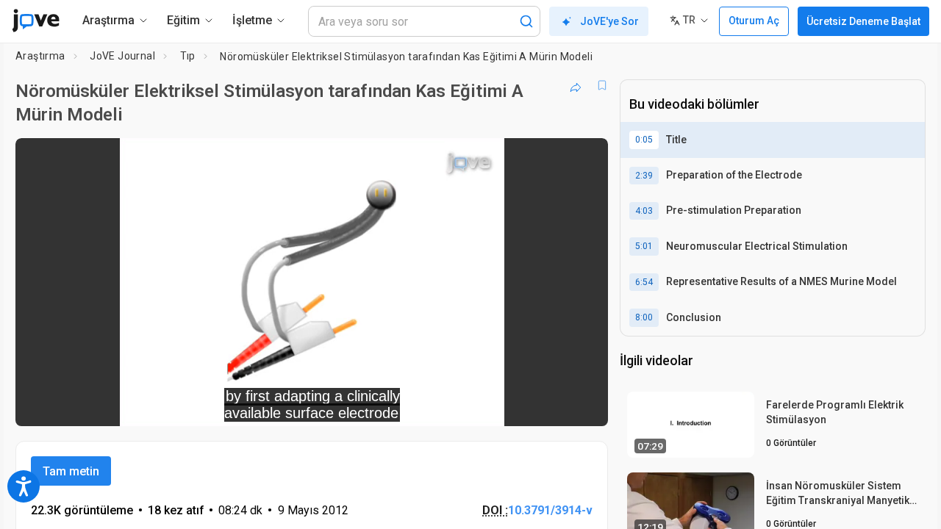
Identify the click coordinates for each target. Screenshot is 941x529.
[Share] (576, 85)
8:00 (644, 317)
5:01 (644, 246)
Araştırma (40, 56)
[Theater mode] (584, 405)
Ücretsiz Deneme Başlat (863, 21)
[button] (584, 159)
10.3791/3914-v (550, 510)
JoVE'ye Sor (609, 21)
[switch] (436, 404)
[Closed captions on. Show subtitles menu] (551, 405)
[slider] (230, 405)
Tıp (188, 56)
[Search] (526, 21)
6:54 (644, 282)
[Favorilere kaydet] (602, 85)
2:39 (644, 175)
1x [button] (521, 405)
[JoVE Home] (36, 20)
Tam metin (71, 471)
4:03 (644, 211)
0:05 (644, 139)
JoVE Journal (122, 56)
